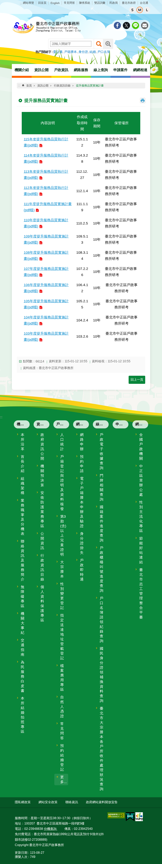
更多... (63, 779)
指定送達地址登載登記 (62, 636)
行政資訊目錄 (62, 85)
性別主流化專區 (141, 516)
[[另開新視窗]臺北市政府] (139, 816)
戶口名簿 (103, 52)
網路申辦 (82, 442)
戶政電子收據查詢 (101, 451)
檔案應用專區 (62, 677)
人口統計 (62, 442)
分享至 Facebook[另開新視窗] (117, 25)
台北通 (144, 2)
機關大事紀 (22, 623)
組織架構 (22, 486)
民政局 (113, 2)
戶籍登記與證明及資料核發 (62, 483)
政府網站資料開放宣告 (102, 802)
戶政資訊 (62, 424)
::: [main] (19, 85)
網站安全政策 (48, 802)
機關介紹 (23, 424)
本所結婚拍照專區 (22, 714)
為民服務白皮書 (22, 676)
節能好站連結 (141, 550)
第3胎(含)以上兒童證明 (63, 535)
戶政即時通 (82, 569)
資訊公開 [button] (41, 70)
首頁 (29, 85)
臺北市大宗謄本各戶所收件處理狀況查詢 (101, 748)
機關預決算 (42, 475)
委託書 (58, 52)
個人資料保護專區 (42, 603)
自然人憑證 (62, 706)
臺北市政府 (129, 2)
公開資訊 (42, 541)
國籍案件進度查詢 (101, 523)
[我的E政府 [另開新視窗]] (130, 816)
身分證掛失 (82, 543)
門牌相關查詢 (101, 487)
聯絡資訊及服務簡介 (22, 560)
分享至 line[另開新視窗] (135, 25)
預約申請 (82, 464)
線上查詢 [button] (101, 70)
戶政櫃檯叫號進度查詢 (101, 569)
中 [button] (140, 10)
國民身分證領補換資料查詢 (101, 675)
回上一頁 (137, 379)
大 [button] (147, 10)
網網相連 (141, 424)
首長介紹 (22, 464)
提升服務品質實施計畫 (90, 85)
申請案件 (120, 70)
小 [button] (132, 10)
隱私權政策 (23, 802)
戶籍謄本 (70, 52)
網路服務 (82, 424)
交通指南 (22, 647)
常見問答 (69, 2)
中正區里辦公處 (141, 480)
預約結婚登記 (62, 757)
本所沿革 (22, 442)
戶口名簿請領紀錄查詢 (101, 619)
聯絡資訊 (71, 802)
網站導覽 (28, 2)
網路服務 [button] (81, 70)
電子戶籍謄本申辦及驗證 (82, 502)
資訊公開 (42, 85)
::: (21, 3)
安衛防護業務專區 (42, 509)
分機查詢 (50, 828)
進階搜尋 (108, 44)
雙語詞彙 (99, 2)
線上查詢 (102, 424)
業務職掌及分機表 (22, 517)
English (55, 3)
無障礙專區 (22, 596)
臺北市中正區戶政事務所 (46, 28)
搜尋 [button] (99, 44)
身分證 (83, 52)
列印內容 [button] (142, 100)
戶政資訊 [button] (61, 70)
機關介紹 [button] (22, 70)
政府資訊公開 (42, 446)
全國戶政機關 (141, 446)
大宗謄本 (62, 569)
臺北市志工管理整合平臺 (141, 593)
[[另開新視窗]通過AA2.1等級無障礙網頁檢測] (116, 815)
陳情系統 (84, 2)
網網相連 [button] (140, 70)
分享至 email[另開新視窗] (144, 25)
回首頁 (42, 2)
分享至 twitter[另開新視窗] (126, 25)
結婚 (92, 52)
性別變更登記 (62, 596)
